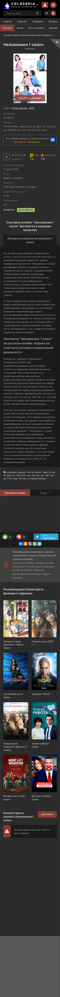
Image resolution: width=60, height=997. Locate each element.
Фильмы (53, 21)
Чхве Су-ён (48, 472)
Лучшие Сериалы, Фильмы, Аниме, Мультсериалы (27, 35)
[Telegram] (39, 544)
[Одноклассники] (25, 544)
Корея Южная (20, 108)
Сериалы (7, 27)
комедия (12, 472)
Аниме (20, 27)
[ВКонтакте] (21, 544)
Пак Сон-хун (23, 475)
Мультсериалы (36, 27)
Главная (7, 21)
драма (21, 472)
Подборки (37, 21)
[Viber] (30, 544)
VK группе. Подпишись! (27, 141)
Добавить (47, 814)
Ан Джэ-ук (9, 475)
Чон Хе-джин (33, 472)
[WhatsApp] (35, 544)
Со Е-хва (12, 478)
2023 (31, 108)
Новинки (21, 21)
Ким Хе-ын (38, 475)
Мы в (49, 536)
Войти (45, 5)
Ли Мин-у (24, 478)
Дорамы (53, 27)
